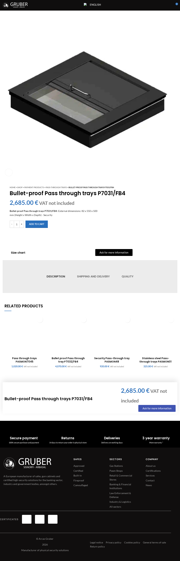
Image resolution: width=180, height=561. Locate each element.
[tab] (55, 276)
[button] (40, 320)
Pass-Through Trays (56, 187)
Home (12, 187)
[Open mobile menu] (79, 5)
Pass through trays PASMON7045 (24, 360)
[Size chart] (6, 253)
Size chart (18, 253)
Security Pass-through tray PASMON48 (112, 360)
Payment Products (34, 187)
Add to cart (36, 224)
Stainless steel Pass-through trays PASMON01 (155, 360)
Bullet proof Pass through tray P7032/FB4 (68, 360)
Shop (19, 187)
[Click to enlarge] (8, 172)
